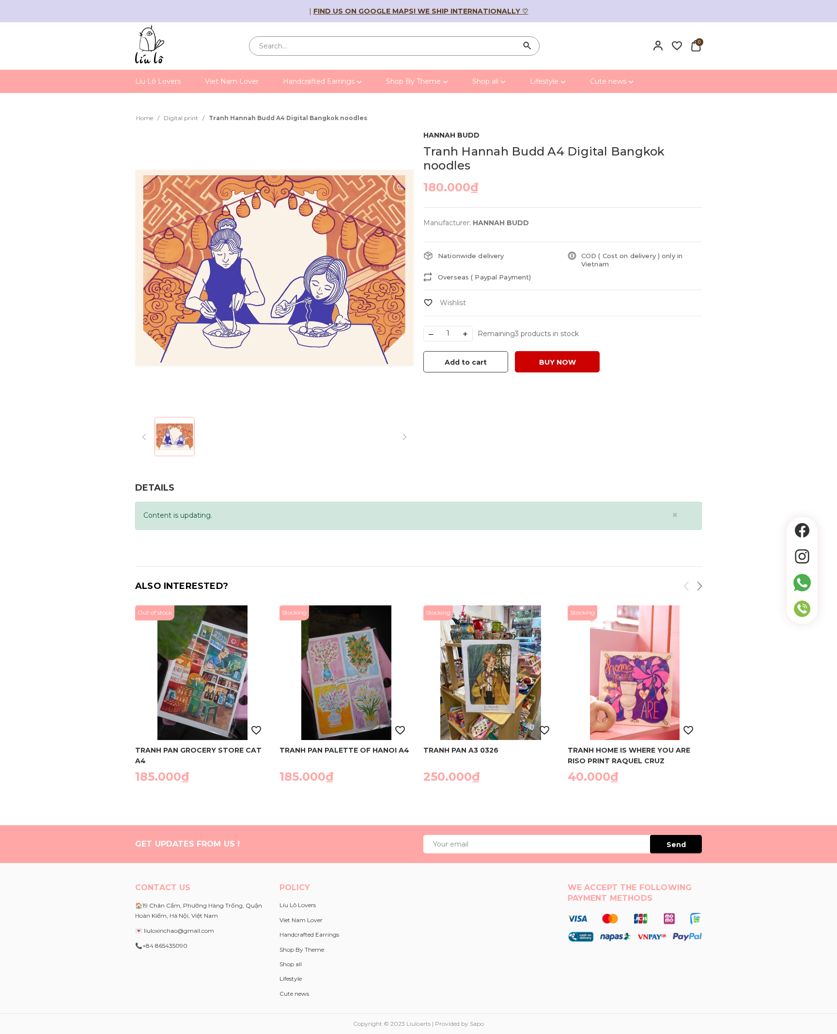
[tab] (154, 487)
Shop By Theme (414, 81)
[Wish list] (677, 45)
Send (676, 844)
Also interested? (181, 586)
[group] (274, 268)
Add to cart (466, 362)
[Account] (658, 45)
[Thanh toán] (635, 927)
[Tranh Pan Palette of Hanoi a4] (346, 672)
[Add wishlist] (444, 302)
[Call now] (802, 609)
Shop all (486, 81)
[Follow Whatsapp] (802, 583)
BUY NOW (557, 362)
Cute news (609, 81)
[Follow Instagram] (802, 556)
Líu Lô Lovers (158, 81)
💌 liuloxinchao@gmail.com (174, 930)
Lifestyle (545, 81)
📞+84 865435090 (161, 945)
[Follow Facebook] (802, 530)
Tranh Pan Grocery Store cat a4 (198, 755)
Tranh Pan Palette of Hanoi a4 (344, 750)
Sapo (477, 1023)
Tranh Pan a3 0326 (460, 750)
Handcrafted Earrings (319, 81)
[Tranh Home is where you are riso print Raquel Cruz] (635, 672)
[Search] (527, 46)
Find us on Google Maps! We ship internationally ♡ (420, 11)
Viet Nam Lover (232, 81)
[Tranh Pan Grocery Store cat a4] (202, 672)
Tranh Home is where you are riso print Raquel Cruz (629, 755)
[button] (699, 587)
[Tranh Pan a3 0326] (490, 672)
